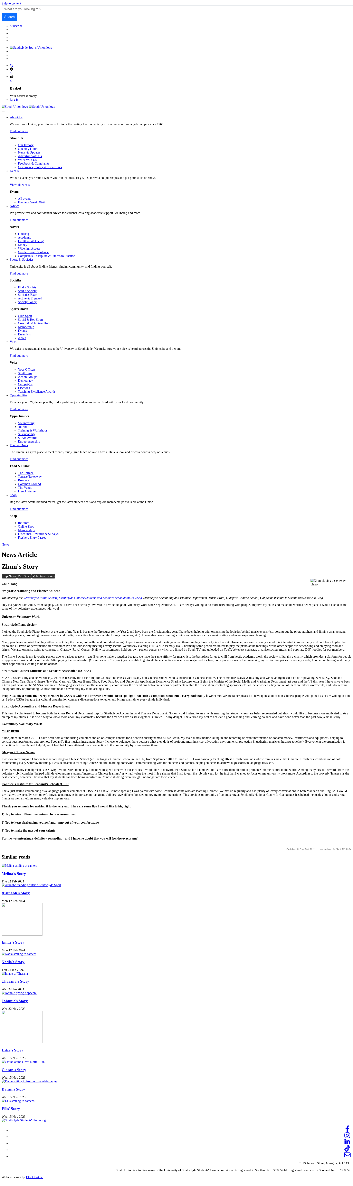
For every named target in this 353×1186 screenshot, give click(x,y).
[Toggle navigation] (3, 111)
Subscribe (16, 26)
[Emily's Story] (22, 934)
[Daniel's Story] (29, 1081)
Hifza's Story (12, 1050)
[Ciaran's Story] (23, 1062)
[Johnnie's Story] (19, 993)
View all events (20, 184)
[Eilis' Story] (18, 1101)
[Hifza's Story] (22, 1042)
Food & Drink (19, 445)
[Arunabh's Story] (31, 885)
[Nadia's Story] (19, 954)
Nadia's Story (13, 962)
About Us (16, 117)
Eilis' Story (11, 1108)
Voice (13, 341)
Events (14, 171)
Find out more (19, 131)
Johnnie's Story (15, 1001)
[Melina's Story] (19, 865)
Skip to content (11, 3)
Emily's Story (13, 942)
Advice (14, 206)
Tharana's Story (15, 981)
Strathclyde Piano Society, (41, 598)
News (5, 544)
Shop (13, 495)
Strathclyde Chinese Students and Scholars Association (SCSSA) (100, 598)
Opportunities (18, 395)
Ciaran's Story (14, 1070)
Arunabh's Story (16, 893)
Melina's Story (14, 873)
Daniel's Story (13, 1089)
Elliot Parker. (34, 1177)
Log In (14, 99)
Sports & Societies (22, 259)
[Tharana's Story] (15, 973)
